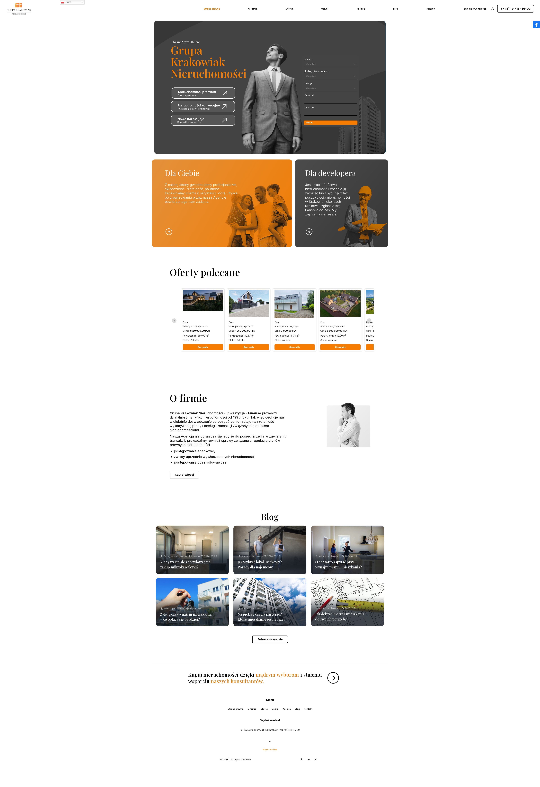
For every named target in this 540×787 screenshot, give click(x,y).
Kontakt (308, 709)
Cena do (309, 107)
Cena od (309, 95)
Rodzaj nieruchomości (316, 71)
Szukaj (309, 122)
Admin (245, 556)
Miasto (308, 59)
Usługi (275, 709)
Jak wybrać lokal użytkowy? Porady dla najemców (260, 564)
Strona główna (235, 709)
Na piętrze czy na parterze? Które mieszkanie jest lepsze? (261, 617)
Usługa (308, 83)
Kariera (287, 709)
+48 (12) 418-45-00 (289, 729)
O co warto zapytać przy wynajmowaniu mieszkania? (338, 564)
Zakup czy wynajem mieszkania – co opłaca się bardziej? (186, 617)
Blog (297, 709)
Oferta (264, 709)
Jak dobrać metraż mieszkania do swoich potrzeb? (339, 616)
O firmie (252, 709)
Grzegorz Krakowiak (174, 556)
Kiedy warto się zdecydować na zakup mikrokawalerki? (185, 564)
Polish (67, 2)
